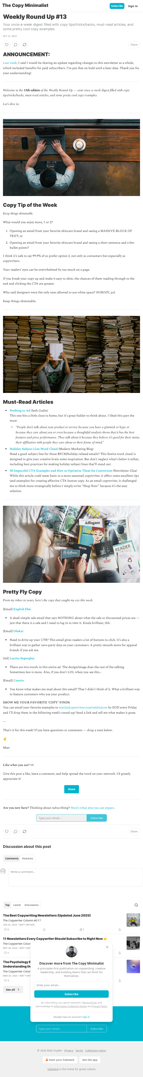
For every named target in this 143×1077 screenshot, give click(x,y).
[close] (107, 947)
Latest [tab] (17, 905)
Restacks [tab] (27, 858)
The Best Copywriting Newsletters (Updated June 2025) (47, 915)
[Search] (136, 905)
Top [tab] (7, 905)
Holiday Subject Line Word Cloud (34, 449)
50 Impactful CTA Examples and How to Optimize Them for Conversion (61, 470)
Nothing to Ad (20, 410)
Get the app (89, 1060)
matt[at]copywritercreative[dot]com (83, 707)
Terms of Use (89, 1002)
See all (10, 989)
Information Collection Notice (70, 1006)
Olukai (18, 631)
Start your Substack (61, 1060)
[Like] (6, 44)
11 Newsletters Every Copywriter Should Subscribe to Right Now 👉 (55, 939)
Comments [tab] (11, 858)
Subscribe (117, 6)
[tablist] (19, 858)
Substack (53, 1069)
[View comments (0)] (15, 44)
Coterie (18, 680)
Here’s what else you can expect (92, 807)
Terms (79, 1050)
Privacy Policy (99, 1006)
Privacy (68, 1050)
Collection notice (95, 1050)
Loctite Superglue (21, 658)
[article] (71, 922)
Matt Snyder (26, 924)
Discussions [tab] (32, 905)
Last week (10, 62)
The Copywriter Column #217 (22, 920)
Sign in (133, 6)
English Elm (22, 609)
